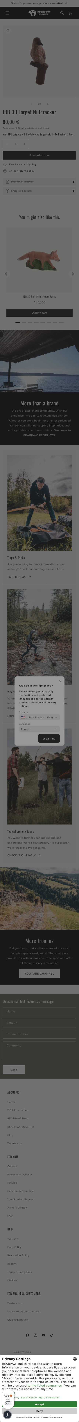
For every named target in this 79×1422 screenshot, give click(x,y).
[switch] (8, 1403)
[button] (7, 1414)
